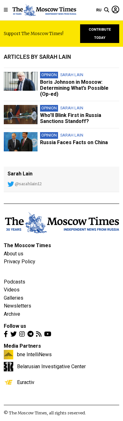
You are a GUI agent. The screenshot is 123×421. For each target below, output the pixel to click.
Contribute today (100, 33)
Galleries (13, 298)
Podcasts (14, 282)
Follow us (15, 326)
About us (13, 254)
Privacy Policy (19, 262)
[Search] (106, 10)
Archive (12, 314)
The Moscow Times (27, 245)
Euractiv (25, 382)
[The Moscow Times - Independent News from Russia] (44, 10)
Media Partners (22, 346)
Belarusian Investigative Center (51, 366)
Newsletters (17, 306)
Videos (12, 290)
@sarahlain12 (28, 183)
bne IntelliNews (34, 354)
